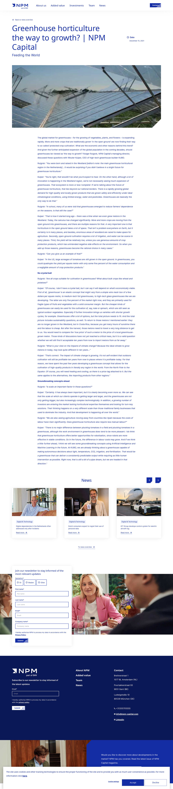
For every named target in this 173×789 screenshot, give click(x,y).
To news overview (85, 547)
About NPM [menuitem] (83, 670)
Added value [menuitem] (83, 675)
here (24, 775)
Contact (155, 5)
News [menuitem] (79, 685)
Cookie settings (113, 781)
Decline (155, 783)
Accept (133, 782)
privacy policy (24, 702)
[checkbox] (42, 583)
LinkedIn (120, 719)
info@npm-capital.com (127, 714)
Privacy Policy (20, 635)
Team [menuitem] (79, 680)
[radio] (19, 583)
